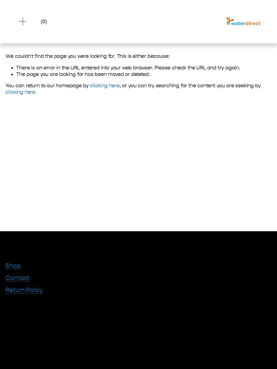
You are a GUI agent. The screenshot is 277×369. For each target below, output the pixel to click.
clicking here (105, 86)
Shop (12, 265)
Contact (17, 277)
